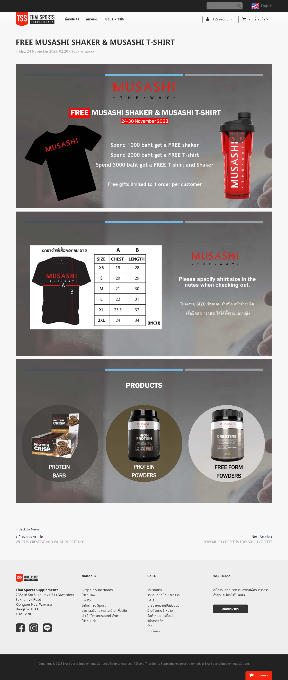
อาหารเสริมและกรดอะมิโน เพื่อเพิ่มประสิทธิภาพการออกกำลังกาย (104, 613)
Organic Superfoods (97, 590)
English (266, 6)
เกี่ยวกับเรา (154, 590)
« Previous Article (29, 536)
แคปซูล (87, 600)
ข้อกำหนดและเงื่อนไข (161, 615)
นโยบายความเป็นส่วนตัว (163, 605)
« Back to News (27, 529)
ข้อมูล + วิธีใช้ (114, 19)
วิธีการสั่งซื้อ (155, 621)
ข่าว (149, 626)
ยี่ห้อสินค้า (72, 19)
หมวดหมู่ (92, 19)
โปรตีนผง (88, 595)
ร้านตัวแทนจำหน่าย (160, 610)
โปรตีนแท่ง (89, 621)
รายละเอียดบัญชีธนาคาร (163, 595)
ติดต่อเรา (153, 631)
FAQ (150, 600)
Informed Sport (94, 605)
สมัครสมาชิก (230, 609)
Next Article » (262, 536)
